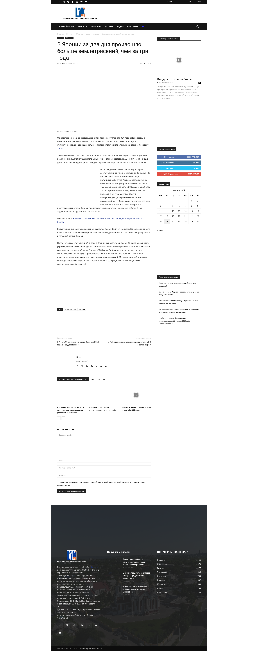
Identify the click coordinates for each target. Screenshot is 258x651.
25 (167, 221)
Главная (60, 34)
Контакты (132, 26)
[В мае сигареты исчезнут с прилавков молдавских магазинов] (114, 590)
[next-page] (63, 418)
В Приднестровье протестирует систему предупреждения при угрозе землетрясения (71, 410)
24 (160, 221)
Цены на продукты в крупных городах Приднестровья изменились (136, 575)
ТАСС (60, 148)
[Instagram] (64, 2)
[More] (97, 69)
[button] (197, 27)
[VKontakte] (81, 2)
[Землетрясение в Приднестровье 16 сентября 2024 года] (136, 395)
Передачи (96, 26)
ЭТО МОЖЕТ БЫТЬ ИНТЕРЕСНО (73, 379)
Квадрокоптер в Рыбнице (174, 79)
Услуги (109, 26)
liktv (63, 63)
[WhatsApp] (91, 69)
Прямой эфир (66, 26)
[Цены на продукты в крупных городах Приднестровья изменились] (114, 576)
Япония (82, 309)
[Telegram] (73, 2)
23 (198, 216)
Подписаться (193, 174)
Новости (82, 26)
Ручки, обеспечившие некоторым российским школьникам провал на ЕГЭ (135, 562)
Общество (69, 38)
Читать (196, 163)
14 (185, 211)
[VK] (66, 69)
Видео (120, 26)
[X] (77, 2)
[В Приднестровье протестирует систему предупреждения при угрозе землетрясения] (72, 395)
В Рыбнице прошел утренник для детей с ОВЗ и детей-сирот (129, 343)
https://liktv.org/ (81, 361)
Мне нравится (193, 157)
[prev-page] (59, 418)
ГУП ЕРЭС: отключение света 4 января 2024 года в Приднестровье (78, 343)
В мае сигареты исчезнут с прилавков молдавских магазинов (135, 589)
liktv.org (94, 567)
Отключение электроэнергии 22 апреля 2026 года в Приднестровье (175, 321)
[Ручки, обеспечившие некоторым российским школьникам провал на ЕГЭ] (114, 562)
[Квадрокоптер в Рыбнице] (179, 60)
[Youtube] (86, 2)
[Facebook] (59, 2)
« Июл (160, 230)
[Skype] (68, 2)
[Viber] (84, 69)
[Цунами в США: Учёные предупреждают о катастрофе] (104, 395)
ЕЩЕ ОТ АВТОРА (98, 379)
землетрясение (70, 309)
